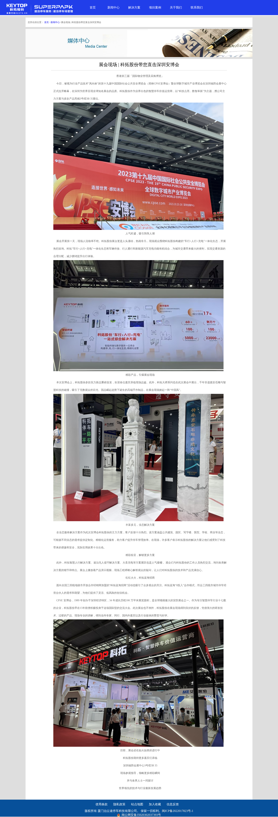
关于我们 (176, 7)
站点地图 (137, 804)
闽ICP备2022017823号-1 (177, 810)
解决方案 (134, 7)
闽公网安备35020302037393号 (141, 814)
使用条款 (102, 804)
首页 (93, 7)
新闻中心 (113, 7)
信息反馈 (173, 804)
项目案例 (155, 7)
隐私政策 (119, 804)
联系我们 (197, 7)
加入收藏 (155, 804)
